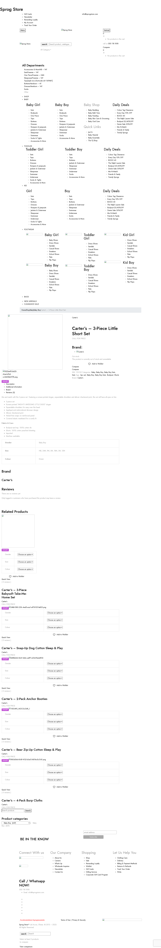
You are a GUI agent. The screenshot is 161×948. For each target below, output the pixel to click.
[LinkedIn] (5, 502)
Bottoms (34, 121)
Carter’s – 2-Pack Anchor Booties (24, 699)
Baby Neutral (93, 135)
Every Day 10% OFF (124, 113)
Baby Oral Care (94, 121)
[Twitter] (3, 502)
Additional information (14, 387)
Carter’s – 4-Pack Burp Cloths (22, 800)
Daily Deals (121, 104)
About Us (58, 858)
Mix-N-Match (121, 127)
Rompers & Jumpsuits (38, 127)
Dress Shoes (54, 243)
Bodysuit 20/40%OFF (125, 121)
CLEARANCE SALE (31, 304)
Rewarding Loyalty (31, 19)
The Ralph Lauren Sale (125, 118)
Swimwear (34, 135)
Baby (32, 310)
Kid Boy (128, 262)
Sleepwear (35, 132)
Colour (7, 569)
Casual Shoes (54, 248)
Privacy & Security (79, 920)
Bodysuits (34, 113)
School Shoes (54, 254)
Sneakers (52, 251)
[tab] (62, 384)
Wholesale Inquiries (62, 866)
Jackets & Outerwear (38, 130)
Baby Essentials (94, 138)
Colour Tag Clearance (125, 110)
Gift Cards (28, 14)
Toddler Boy (73, 149)
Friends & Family (123, 130)
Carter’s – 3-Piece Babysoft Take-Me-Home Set (14, 594)
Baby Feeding (93, 116)
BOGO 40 (121, 116)
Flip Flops (52, 260)
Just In (90, 132)
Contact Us (59, 872)
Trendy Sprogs (122, 132)
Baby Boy (62, 104)
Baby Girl (33, 104)
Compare (106, 47)
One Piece (35, 116)
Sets (32, 110)
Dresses (34, 124)
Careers (58, 860)
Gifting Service (91, 872)
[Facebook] (2, 502)
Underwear (34, 177)
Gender (8, 554)
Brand (8, 389)
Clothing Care (122, 858)
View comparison (26, 946)
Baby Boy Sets (109, 372)
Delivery (120, 860)
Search (28, 810)
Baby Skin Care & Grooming (98, 118)
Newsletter (28, 17)
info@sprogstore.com (90, 14)
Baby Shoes (53, 240)
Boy (67, 190)
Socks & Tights (36, 138)
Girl (29, 190)
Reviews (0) (10, 392)
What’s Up (58, 863)
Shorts (116, 375)
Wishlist (89, 866)
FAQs (119, 872)
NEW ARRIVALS (30, 301)
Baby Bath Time (94, 113)
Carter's (75, 317)
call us (105, 43)
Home (23, 310)
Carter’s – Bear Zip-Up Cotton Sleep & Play (31, 749)
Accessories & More (38, 141)
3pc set (83, 375)
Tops (32, 118)
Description (10, 384)
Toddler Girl (34, 149)
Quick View (6, 579)
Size (6, 562)
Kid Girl (128, 234)
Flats (50, 257)
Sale (87, 860)
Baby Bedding (93, 110)
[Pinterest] (6, 502)
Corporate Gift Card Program (97, 874)
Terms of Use (65, 920)
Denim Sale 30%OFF (125, 124)
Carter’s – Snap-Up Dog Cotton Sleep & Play (32, 648)
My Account (28, 22)
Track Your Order (30, 25)
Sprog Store (11, 9)
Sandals (52, 246)
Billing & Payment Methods (127, 863)
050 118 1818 (113, 43)
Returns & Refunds (124, 866)
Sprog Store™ (24, 924)
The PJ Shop (92, 140)
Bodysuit (110, 375)
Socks (61, 135)
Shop (28, 310)
